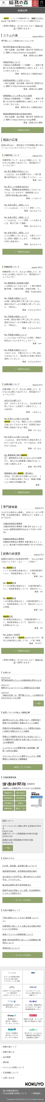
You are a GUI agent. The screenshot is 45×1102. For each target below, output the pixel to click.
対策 (8, 616)
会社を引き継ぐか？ (13, 400)
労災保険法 (8, 803)
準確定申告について (11, 62)
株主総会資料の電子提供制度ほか (16, 885)
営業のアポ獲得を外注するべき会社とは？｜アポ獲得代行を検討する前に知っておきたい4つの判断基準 (22, 739)
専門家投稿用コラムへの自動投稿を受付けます (21, 680)
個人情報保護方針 (10, 1090)
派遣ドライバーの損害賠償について (17, 934)
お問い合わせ (9, 1078)
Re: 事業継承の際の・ (16, 455)
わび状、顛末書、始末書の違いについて (19, 866)
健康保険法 (8, 808)
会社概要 (7, 1057)
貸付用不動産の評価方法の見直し (17, 47)
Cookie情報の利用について (15, 1093)
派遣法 (20, 803)
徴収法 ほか (20, 808)
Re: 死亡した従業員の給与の (16, 186)
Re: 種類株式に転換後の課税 (16, 283)
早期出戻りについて (11, 948)
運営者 (6, 1062)
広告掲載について (10, 1072)
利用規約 (36, 1093)
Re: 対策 (9, 567)
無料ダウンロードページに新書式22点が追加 (20, 688)
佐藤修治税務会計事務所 (13, 539)
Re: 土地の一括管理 (11, 634)
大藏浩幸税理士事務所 (12, 523)
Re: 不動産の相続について (15, 298)
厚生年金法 (20, 793)
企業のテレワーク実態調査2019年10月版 (20, 833)
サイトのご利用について (13, 1067)
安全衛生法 (20, 798)
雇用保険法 (8, 798)
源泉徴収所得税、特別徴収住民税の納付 (19, 871)
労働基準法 (8, 793)
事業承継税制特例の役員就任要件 (17, 114)
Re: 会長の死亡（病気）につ (16, 205)
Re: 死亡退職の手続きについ (16, 171)
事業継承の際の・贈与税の (18, 473)
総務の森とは (9, 1052)
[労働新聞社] (14, 784)
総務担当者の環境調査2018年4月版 (17, 840)
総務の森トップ (9, 1046)
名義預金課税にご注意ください (16, 80)
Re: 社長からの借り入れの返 (16, 418)
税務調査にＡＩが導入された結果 (17, 95)
